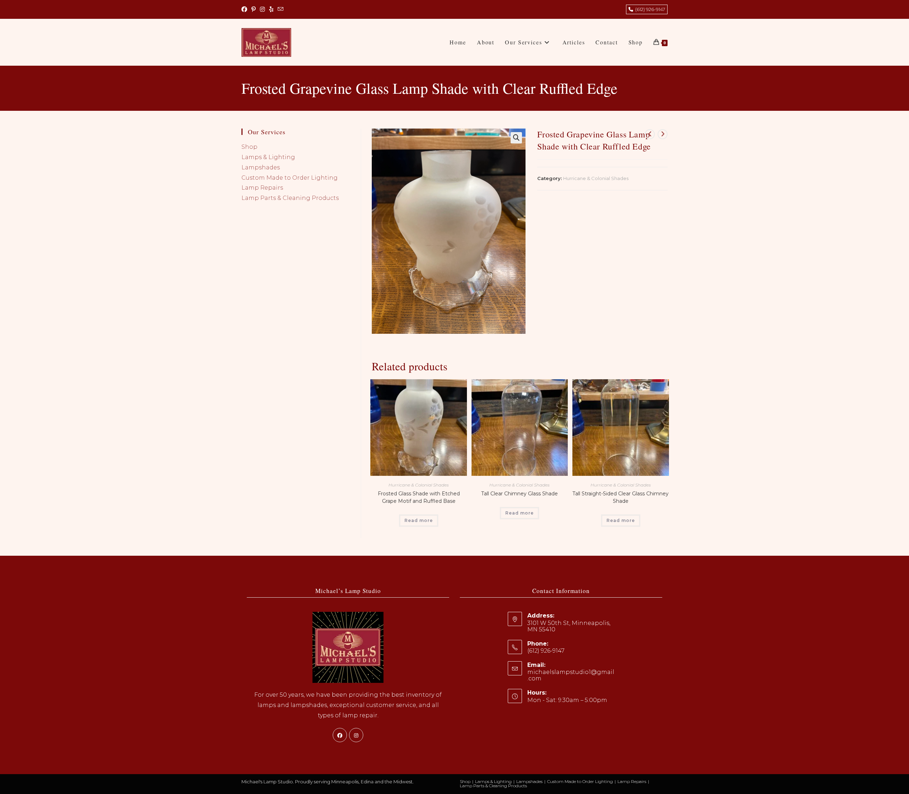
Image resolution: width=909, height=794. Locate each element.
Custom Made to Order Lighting (289, 177)
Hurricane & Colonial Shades (595, 178)
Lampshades (260, 167)
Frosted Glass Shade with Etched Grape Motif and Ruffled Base (419, 497)
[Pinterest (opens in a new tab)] (253, 9)
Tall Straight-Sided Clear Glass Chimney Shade (620, 497)
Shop (249, 146)
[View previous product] (650, 134)
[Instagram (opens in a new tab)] (262, 9)
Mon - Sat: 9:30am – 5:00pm (567, 700)
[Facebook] (340, 735)
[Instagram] (356, 735)
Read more (418, 520)
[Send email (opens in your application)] (280, 9)
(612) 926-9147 (649, 9)
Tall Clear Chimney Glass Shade (519, 493)
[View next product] (663, 134)
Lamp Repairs (262, 187)
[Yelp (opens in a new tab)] (271, 9)
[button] (516, 137)
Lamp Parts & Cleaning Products (290, 198)
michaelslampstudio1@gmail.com (570, 675)
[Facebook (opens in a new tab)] (245, 9)
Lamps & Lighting (268, 157)
